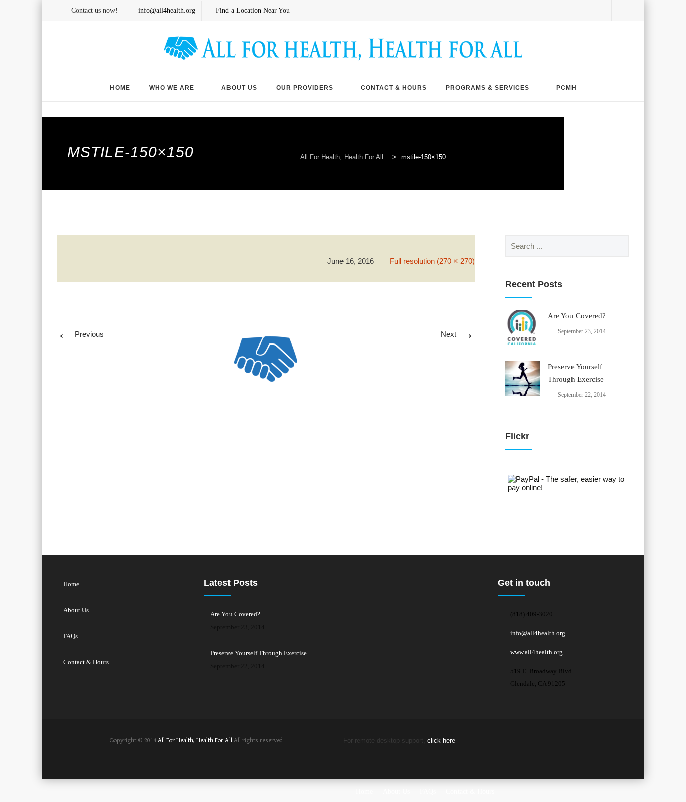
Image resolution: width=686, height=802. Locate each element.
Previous (80, 334)
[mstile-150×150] (265, 369)
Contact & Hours (394, 87)
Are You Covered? (577, 316)
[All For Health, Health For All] (343, 48)
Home (120, 87)
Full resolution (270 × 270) (432, 261)
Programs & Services (487, 87)
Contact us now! (94, 10)
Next (458, 334)
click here (441, 740)
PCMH (566, 87)
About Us (239, 87)
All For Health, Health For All (195, 740)
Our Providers (304, 87)
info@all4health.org (537, 633)
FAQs (70, 636)
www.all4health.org (536, 652)
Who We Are (171, 87)
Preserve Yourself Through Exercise (576, 373)
